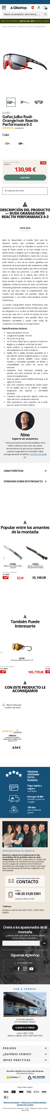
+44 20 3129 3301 (28, 893)
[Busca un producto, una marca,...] (45, 14)
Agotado (25, 177)
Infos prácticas (17, 1060)
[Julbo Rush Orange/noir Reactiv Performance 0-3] (25, 62)
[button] (25, 471)
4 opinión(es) (18, 128)
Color (5, 134)
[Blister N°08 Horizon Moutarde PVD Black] (36, 553)
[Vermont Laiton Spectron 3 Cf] (22, 647)
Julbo (6, 113)
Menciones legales (12, 1102)
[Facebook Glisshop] (19, 969)
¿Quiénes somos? (17, 1054)
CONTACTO (27, 881)
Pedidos (9, 1048)
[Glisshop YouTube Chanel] (31, 969)
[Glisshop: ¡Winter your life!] (18, 8)
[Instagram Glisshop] (25, 969)
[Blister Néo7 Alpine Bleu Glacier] (13, 553)
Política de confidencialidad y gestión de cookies (32, 1103)
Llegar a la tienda (25, 1027)
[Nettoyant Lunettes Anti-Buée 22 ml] (12, 715)
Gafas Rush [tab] (25, 227)
